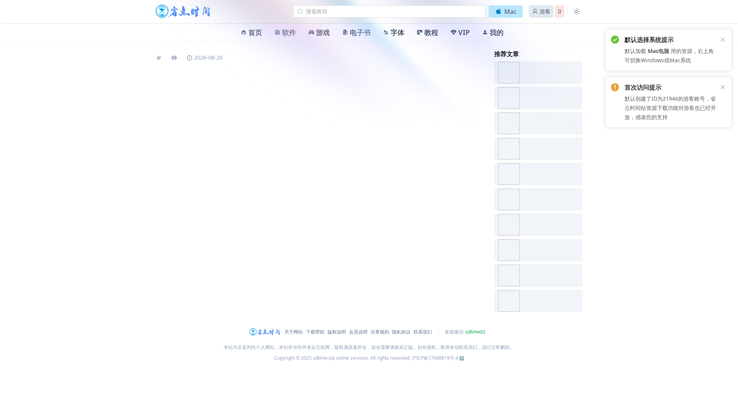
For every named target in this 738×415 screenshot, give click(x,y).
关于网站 (293, 332)
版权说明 (336, 332)
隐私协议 (401, 332)
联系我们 (423, 332)
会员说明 (358, 332)
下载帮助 (315, 332)
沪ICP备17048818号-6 (435, 358)
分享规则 (380, 332)
